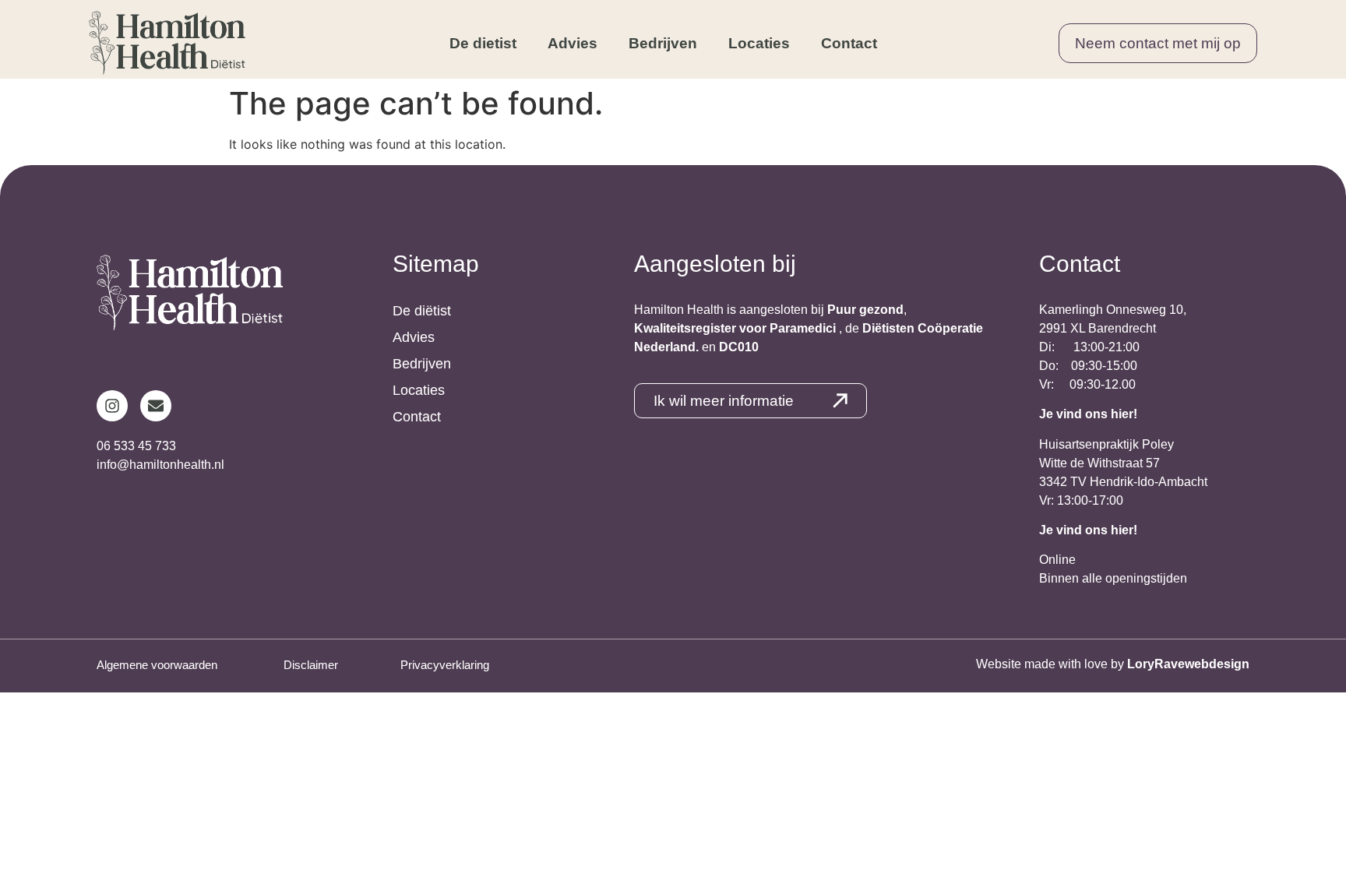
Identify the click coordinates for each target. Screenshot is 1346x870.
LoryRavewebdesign (1188, 664)
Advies (572, 43)
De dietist (482, 43)
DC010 (739, 347)
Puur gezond (865, 309)
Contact (849, 43)
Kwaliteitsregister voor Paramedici (736, 328)
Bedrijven (663, 43)
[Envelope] (155, 405)
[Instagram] (112, 405)
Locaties (759, 43)
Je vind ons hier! (1088, 414)
